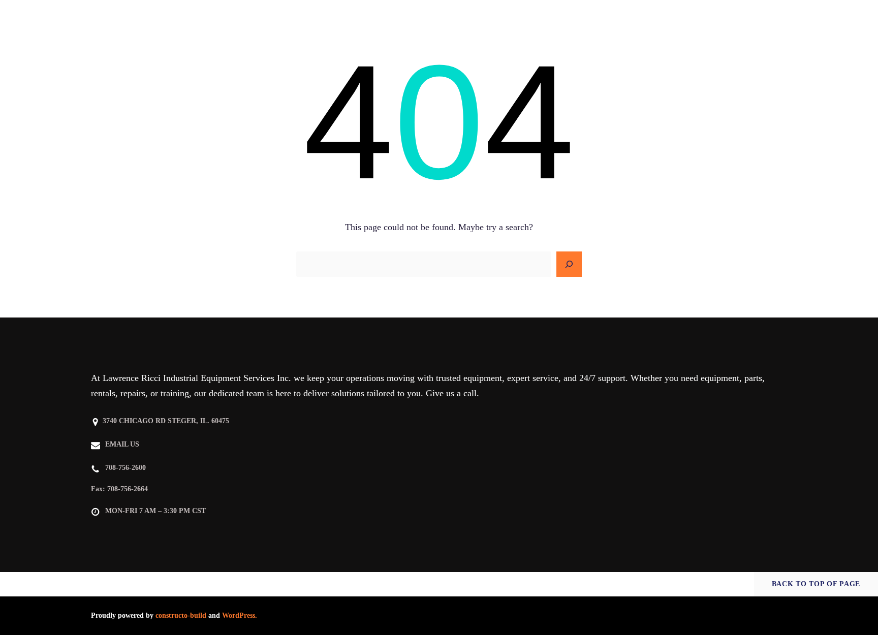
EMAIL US (122, 444)
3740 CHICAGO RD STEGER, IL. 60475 (166, 421)
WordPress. (239, 615)
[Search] (569, 264)
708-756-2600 (125, 467)
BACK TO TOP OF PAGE (816, 584)
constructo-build (180, 615)
